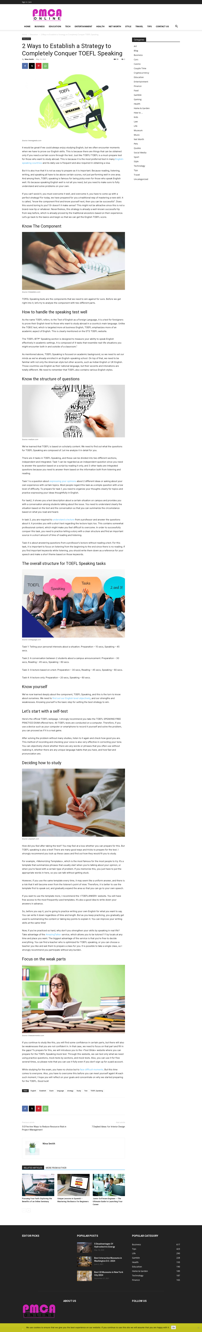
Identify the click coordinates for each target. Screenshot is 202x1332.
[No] (198, 1327)
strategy (70, 1091)
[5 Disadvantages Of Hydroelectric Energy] (84, 1247)
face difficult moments (91, 1069)
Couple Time (140, 68)
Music (137, 134)
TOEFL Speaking (97, 1091)
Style (128, 26)
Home (27, 26)
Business (40, 26)
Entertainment (83, 26)
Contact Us (162, 26)
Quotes (137, 148)
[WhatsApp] (45, 66)
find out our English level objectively (71, 698)
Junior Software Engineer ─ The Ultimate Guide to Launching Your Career (107, 1201)
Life (135, 126)
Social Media (140, 152)
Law (136, 121)
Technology (139, 165)
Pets (136, 143)
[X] (32, 66)
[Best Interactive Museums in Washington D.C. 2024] (84, 1261)
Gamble (138, 95)
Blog (136, 50)
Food (136, 90)
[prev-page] (24, 1210)
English (33, 1091)
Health (100, 26)
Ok (173, 1327)
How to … (138, 112)
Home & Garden (142, 108)
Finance (138, 86)
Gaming (138, 99)
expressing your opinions (63, 481)
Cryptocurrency (141, 72)
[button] (176, 26)
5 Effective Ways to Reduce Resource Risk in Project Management (44, 1128)
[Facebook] (25, 66)
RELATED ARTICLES (33, 1168)
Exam (51, 1091)
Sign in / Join (27, 2)
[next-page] (28, 1210)
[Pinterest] (39, 66)
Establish (42, 1091)
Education (55, 26)
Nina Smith (29, 59)
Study (79, 1091)
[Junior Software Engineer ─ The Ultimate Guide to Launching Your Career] (109, 1185)
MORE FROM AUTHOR (56, 1168)
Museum (138, 130)
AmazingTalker (53, 934)
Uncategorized (141, 179)
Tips (149, 26)
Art (135, 46)
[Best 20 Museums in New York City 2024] (84, 1276)
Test (85, 1091)
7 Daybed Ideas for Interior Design (108, 1126)
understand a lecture (64, 519)
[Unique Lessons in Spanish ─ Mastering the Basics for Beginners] (73, 1185)
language (60, 1091)
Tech (68, 26)
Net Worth (115, 26)
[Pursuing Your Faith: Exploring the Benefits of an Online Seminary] (38, 1185)
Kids (136, 117)
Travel (139, 26)
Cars (136, 59)
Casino (137, 63)
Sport (136, 157)
